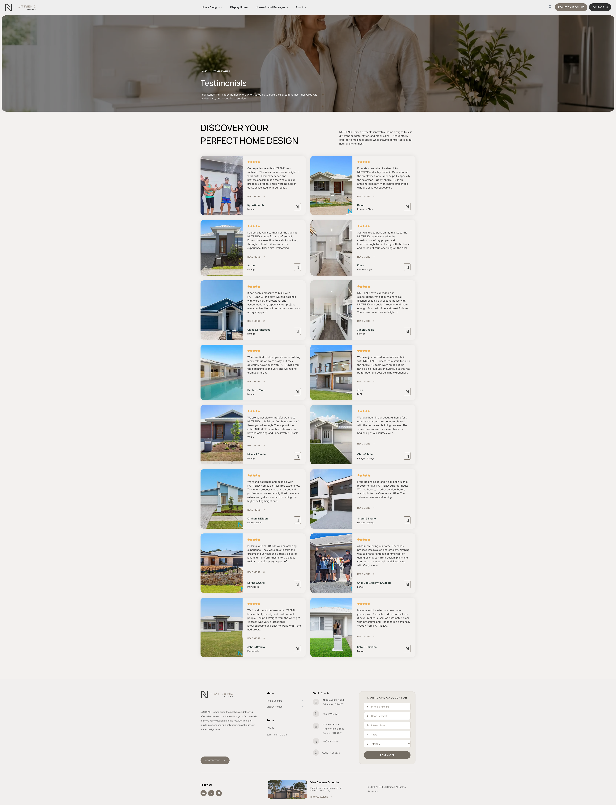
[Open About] (305, 7)
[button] (550, 7)
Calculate (387, 755)
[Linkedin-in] (204, 793)
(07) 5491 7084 (330, 713)
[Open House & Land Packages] (287, 7)
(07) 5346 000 (330, 741)
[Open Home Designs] (222, 7)
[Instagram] (211, 793)
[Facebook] (219, 793)
